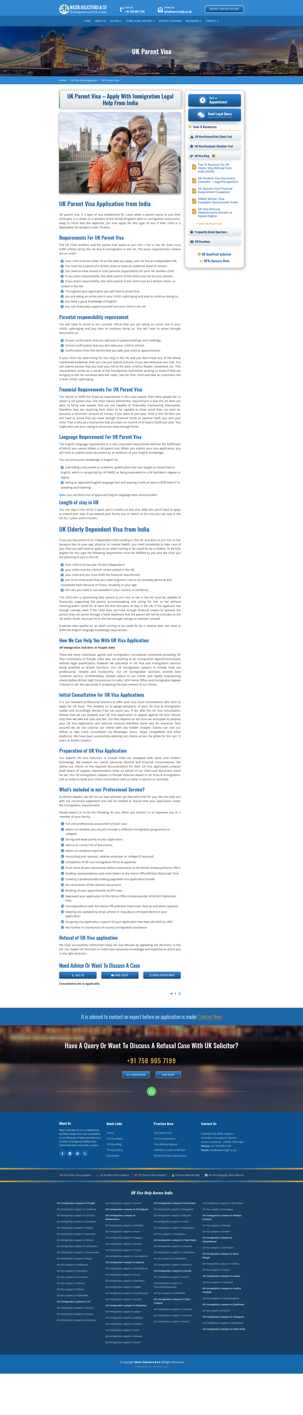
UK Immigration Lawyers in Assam (221, 1276)
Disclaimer (113, 1155)
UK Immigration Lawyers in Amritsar (76, 1215)
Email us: (169, 7)
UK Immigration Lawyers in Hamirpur (76, 1320)
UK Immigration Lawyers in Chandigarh (126, 1209)
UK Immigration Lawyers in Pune (122, 1231)
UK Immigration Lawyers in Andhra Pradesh (221, 1290)
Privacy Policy (115, 1150)
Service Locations (170, 21)
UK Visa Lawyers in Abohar (71, 1283)
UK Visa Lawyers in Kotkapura (72, 1264)
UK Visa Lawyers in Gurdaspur (73, 1276)
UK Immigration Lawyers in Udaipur (124, 1323)
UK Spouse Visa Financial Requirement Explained (215, 190)
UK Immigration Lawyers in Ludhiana (76, 1209)
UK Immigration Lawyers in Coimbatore (174, 1252)
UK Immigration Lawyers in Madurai (173, 1264)
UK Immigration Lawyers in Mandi (123, 1203)
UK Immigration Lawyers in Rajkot (123, 1286)
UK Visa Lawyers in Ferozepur (72, 1270)
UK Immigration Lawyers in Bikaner (124, 1336)
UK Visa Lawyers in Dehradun (218, 1247)
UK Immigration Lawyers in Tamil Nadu (175, 1240)
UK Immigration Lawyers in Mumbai (124, 1225)
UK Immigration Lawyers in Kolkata (220, 1263)
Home (87, 21)
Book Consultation (224, 9)
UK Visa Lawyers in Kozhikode (169, 1293)
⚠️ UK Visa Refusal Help (186, 1175)
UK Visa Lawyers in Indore (216, 1231)
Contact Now (210, 1016)
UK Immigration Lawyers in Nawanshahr (78, 1252)
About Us (100, 21)
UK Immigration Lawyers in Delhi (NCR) (223, 1329)
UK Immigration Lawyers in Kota (122, 1329)
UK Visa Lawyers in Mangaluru (170, 1233)
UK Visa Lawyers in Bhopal (216, 1225)
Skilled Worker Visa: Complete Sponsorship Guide (218, 200)
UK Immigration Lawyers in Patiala (75, 1227)
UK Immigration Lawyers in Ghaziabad (222, 1203)
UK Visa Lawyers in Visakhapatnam (220, 1298)
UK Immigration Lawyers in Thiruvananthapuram (168, 1285)
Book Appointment (163, 975)
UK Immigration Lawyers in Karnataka (175, 1203)
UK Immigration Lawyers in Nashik (123, 1243)
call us (79, 975)
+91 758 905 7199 (135, 11)
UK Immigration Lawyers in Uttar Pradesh (172, 1301)
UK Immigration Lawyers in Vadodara (125, 1280)
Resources (192, 21)
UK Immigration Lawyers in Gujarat (124, 1262)
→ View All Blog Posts (208, 223)
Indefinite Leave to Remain (170, 1150)
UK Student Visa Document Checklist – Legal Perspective (218, 180)
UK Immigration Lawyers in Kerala (172, 1270)
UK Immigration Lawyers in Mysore (172, 1215)
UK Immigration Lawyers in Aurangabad (126, 1256)
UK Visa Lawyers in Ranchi (216, 1310)
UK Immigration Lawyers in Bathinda (76, 1233)
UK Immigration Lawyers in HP (73, 1301)
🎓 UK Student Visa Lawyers (112, 1175)
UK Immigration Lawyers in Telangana (223, 1316)
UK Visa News (115, 1138)
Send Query (121, 975)
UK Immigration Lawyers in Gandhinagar (126, 1293)
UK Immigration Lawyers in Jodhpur (124, 1317)
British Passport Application (170, 1155)
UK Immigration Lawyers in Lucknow (173, 1309)
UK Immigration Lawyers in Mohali (75, 1240)
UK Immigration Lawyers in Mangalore (174, 1227)
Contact (210, 21)
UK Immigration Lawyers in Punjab (76, 1203)
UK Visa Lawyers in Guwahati (217, 1282)
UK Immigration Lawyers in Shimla (75, 1307)
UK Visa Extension (164, 1138)
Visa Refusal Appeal (165, 1144)
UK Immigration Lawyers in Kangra (75, 1313)
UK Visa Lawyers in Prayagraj (217, 1209)
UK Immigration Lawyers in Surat (122, 1274)
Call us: (129, 7)
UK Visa (114, 21)
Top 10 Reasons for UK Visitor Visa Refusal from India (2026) (215, 168)
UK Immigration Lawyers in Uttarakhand (217, 1239)
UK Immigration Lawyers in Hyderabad (222, 1322)
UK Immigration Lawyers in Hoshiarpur (77, 1246)
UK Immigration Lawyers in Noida (171, 1321)
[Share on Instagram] (179, 993)
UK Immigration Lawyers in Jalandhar (76, 1221)
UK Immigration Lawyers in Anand (123, 1299)
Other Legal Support (139, 21)
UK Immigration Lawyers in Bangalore (174, 1209)
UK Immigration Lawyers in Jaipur (123, 1311)
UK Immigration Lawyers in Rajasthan (126, 1305)
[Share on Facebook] (175, 993)
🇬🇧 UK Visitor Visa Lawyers (75, 1175)
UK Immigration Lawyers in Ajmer (123, 1342)
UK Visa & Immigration (84, 80)
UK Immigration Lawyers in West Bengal (220, 1255)
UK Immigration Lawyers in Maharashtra (120, 1217)
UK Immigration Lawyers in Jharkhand (223, 1304)
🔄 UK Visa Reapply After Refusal (224, 1175)
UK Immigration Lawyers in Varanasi (173, 1315)
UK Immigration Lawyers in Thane (123, 1249)
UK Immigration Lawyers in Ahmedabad (126, 1268)
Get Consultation (136, 1074)
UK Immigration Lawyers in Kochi (171, 1276)
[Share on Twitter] (171, 993)
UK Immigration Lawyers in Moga (74, 1258)
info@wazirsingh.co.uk (178, 11)
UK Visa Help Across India (151, 1192)
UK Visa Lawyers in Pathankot (72, 1295)
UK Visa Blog (114, 1144)
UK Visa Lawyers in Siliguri (216, 1269)
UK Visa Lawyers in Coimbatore (170, 1258)
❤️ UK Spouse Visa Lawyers (150, 1175)
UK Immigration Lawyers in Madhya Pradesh (222, 1217)
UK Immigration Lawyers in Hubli (171, 1221)
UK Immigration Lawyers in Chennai (173, 1246)
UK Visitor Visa (163, 1133)
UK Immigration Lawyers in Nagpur (124, 1237)
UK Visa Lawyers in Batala (70, 1289)
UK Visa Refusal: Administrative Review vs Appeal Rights (215, 212)
